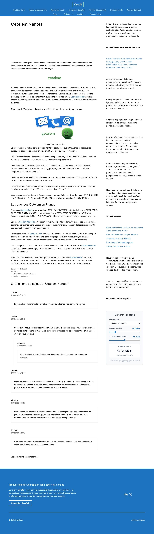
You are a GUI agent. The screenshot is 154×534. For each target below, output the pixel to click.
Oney (123, 68)
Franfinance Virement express (119, 242)
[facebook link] (130, 494)
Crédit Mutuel (111, 65)
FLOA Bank (122, 65)
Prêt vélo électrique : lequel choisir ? (122, 234)
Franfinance (132, 65)
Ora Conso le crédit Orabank (24, 274)
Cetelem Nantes (88, 245)
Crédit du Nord (126, 62)
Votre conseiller (78, 97)
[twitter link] (126, 494)
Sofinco (67, 14)
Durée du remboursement (118, 336)
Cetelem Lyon (36, 234)
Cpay (55, 14)
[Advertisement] (28, 44)
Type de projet (114, 319)
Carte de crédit (116, 10)
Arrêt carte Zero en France (118, 246)
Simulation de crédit (77, 10)
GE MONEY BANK (113, 68)
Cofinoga (110, 62)
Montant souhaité (115, 328)
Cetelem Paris (26, 210)
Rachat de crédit (57, 10)
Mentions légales (138, 520)
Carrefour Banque (128, 59)
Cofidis (80, 14)
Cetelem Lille (76, 257)
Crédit (78, 4)
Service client (95, 14)
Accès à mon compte (38, 10)
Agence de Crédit (134, 10)
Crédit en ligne (19, 10)
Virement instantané (97, 10)
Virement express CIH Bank (118, 238)
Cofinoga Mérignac (21, 276)
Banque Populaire (113, 59)
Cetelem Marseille (27, 222)
